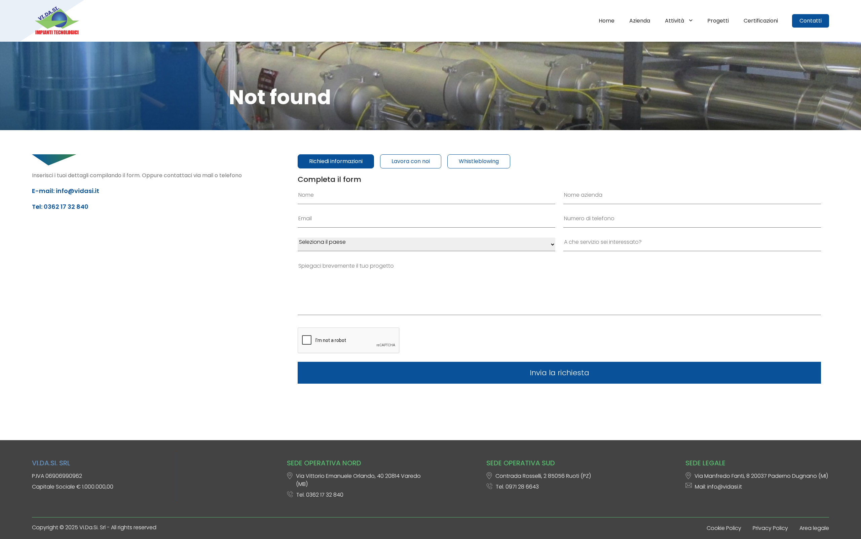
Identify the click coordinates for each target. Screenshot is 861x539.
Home (606, 21)
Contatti (810, 21)
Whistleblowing (479, 161)
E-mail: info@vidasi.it (65, 191)
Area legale (814, 528)
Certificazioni (761, 21)
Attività (675, 21)
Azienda (639, 21)
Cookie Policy (724, 528)
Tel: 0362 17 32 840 (60, 206)
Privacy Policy (770, 528)
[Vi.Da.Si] (58, 20)
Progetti (718, 21)
